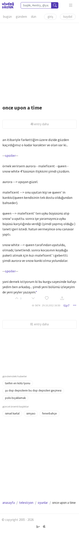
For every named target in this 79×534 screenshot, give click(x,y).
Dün (33, 16)
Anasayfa (8, 503)
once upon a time (22, 107)
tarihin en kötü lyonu (17, 383)
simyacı (30, 413)
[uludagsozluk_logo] (8, 5)
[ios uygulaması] (44, 527)
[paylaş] (62, 298)
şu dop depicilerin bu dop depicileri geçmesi (33, 390)
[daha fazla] (71, 5)
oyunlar (43, 503)
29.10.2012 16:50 (51, 305)
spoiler (10, 155)
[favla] (46, 298)
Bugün (7, 16)
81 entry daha (39, 324)
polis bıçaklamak (15, 398)
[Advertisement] (39, 62)
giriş (50, 16)
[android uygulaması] (38, 527)
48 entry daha (39, 124)
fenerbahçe (49, 413)
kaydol (67, 16)
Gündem (21, 16)
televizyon (26, 503)
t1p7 (66, 305)
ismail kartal (12, 413)
